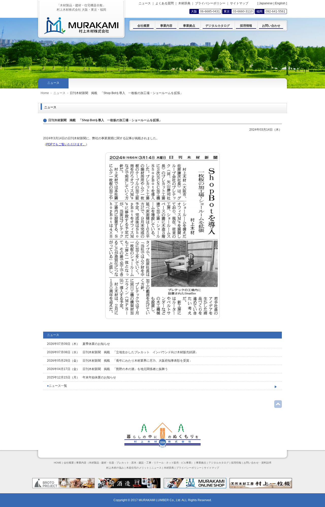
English (280, 3)
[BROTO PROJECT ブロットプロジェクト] (63, 487)
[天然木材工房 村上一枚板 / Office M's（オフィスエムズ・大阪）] (261, 487)
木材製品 (94, 462)
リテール (159, 462)
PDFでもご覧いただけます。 (66, 144)
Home (45, 93)
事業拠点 (201, 462)
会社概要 (69, 462)
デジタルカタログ (218, 462)
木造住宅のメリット (137, 467)
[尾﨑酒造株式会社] (129, 487)
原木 (133, 462)
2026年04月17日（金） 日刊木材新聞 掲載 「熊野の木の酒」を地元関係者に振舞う (107, 369)
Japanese (266, 3)
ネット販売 (172, 462)
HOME (57, 462)
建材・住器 (107, 462)
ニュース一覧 (57, 386)
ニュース (59, 93)
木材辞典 (184, 3)
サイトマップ (239, 3)
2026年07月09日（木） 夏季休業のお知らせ (78, 344)
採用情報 (236, 462)
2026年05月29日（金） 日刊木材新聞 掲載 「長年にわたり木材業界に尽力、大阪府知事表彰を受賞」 (119, 360)
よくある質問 (164, 3)
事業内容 (81, 462)
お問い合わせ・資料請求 (257, 462)
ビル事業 (186, 462)
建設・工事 (145, 462)
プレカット (122, 462)
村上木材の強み (115, 467)
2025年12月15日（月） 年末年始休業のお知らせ (81, 377)
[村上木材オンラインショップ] (195, 487)
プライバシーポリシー (210, 3)
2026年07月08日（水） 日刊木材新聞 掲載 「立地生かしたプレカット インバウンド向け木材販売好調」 (122, 352)
